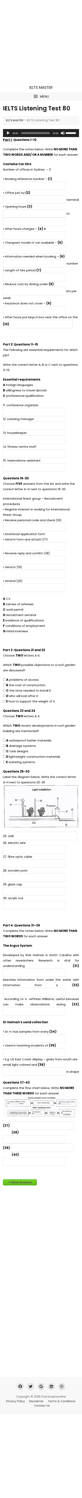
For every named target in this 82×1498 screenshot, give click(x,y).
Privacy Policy (15, 1401)
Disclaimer (36, 1401)
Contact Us (42, 1406)
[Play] (8, 133)
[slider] (71, 132)
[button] (41, 96)
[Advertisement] (41, 41)
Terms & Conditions (61, 1401)
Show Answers (21, 1182)
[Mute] (63, 133)
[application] (41, 133)
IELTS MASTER (41, 87)
